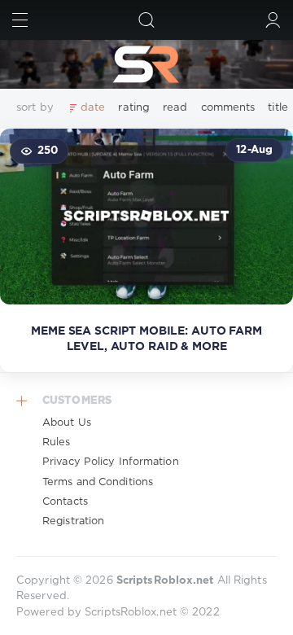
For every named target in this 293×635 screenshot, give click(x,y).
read (175, 107)
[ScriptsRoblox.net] (146, 64)
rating (134, 107)
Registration (73, 521)
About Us (66, 422)
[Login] (273, 20)
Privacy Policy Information (110, 462)
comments (228, 107)
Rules (56, 442)
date (93, 107)
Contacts (65, 501)
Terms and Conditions (97, 482)
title (278, 107)
